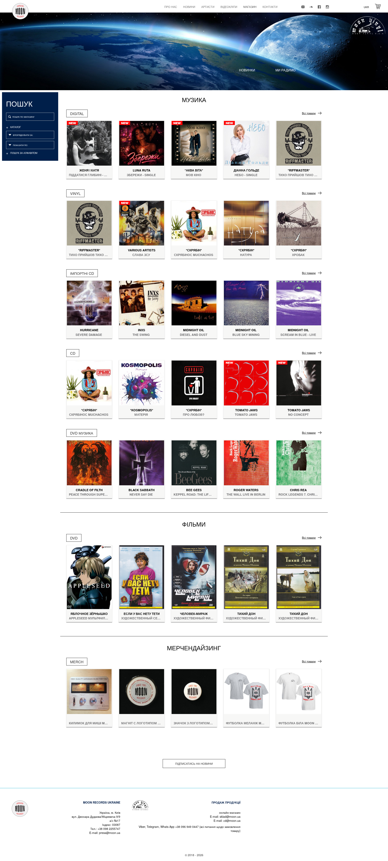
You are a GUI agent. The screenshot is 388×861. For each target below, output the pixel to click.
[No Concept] (298, 382)
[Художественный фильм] (194, 577)
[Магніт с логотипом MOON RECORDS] (141, 691)
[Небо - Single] (246, 143)
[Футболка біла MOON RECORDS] (298, 691)
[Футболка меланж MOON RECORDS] (246, 691)
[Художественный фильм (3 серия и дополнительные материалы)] (246, 577)
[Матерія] (141, 382)
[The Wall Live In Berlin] (246, 462)
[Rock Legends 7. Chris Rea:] (298, 462)
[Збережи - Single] (141, 143)
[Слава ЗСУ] (141, 223)
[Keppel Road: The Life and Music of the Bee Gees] (194, 462)
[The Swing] (141, 302)
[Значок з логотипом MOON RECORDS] (194, 691)
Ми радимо (285, 70)
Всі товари (309, 113)
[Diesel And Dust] (194, 302)
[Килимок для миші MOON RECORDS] (89, 691)
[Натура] (246, 223)
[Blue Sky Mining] (246, 302)
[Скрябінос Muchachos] (194, 223)
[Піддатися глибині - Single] (89, 143)
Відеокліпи (228, 7)
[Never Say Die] (141, 462)
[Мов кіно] (194, 143)
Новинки (247, 70)
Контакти (270, 7)
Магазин (249, 7)
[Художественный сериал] (141, 577)
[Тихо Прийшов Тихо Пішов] (298, 143)
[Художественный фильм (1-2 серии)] (298, 577)
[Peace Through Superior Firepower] (89, 462)
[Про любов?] (194, 382)
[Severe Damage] (89, 302)
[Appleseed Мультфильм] (89, 577)
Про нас (170, 7)
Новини (189, 7)
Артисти (207, 7)
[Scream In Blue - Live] (298, 302)
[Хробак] (298, 223)
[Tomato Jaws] (246, 382)
